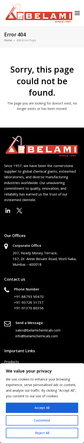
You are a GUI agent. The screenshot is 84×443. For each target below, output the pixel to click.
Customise (42, 420)
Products (11, 361)
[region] (42, 403)
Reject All (42, 433)
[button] (77, 13)
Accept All (42, 407)
